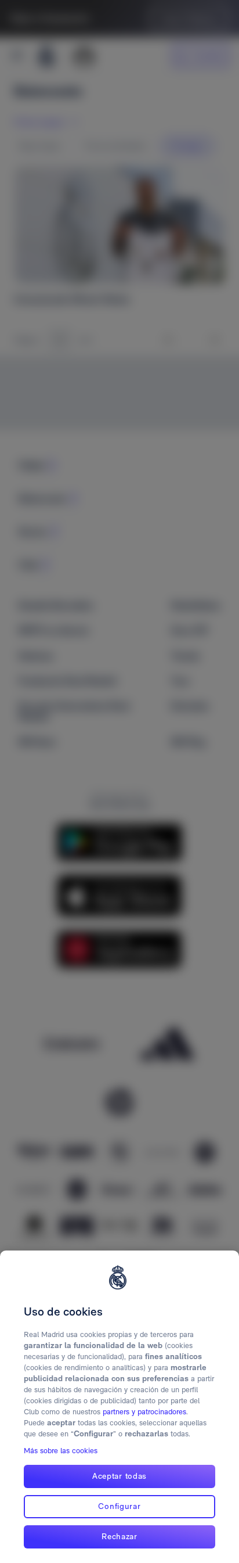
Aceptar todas (119, 1476)
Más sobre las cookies (60, 1450)
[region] (119, 1407)
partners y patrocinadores (144, 1411)
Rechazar (119, 1536)
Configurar (119, 1506)
